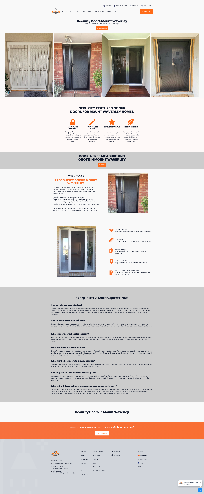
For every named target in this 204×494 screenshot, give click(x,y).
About (109, 11)
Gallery (76, 11)
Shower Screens (98, 451)
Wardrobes (96, 459)
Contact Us (84, 474)
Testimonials (99, 11)
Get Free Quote (102, 433)
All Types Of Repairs (99, 470)
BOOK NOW (102, 164)
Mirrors (95, 463)
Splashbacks (96, 455)
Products (65, 11)
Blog (116, 11)
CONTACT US (146, 11)
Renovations (87, 11)
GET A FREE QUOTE (102, 28)
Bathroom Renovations (100, 467)
